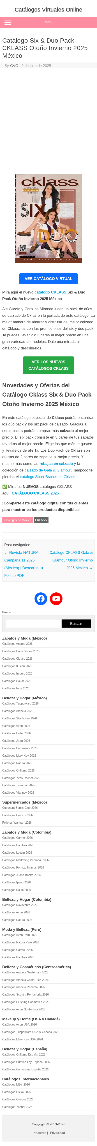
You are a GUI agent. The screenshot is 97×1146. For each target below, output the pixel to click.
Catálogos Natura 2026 (17, 763)
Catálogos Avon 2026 (16, 726)
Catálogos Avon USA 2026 (19, 1024)
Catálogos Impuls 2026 (17, 673)
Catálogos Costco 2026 (17, 815)
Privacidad (57, 1132)
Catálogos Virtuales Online (48, 9)
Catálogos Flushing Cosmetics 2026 (25, 1002)
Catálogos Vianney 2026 (18, 792)
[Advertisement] (48, 122)
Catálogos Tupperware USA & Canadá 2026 (30, 1032)
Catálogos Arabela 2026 (17, 711)
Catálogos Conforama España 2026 (25, 1069)
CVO (14, 66)
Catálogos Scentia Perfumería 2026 (25, 994)
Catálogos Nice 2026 (15, 688)
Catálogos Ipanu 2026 (16, 882)
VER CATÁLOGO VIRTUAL (48, 279)
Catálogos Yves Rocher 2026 (21, 778)
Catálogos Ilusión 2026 (17, 666)
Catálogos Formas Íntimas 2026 (23, 867)
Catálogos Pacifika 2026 (18, 845)
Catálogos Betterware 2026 (19, 748)
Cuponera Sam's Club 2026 (20, 807)
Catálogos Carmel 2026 (17, 837)
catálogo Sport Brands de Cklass (47, 477)
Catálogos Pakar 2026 (16, 681)
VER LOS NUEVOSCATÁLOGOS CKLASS (48, 365)
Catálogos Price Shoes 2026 (20, 651)
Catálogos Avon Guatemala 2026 (23, 1009)
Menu (48, 22)
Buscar (7, 612)
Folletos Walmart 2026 (17, 822)
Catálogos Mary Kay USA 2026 (22, 1039)
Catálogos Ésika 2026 (16, 1092)
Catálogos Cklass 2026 (17, 658)
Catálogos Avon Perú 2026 (19, 935)
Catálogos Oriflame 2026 (18, 770)
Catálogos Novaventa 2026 (19, 905)
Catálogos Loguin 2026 (17, 852)
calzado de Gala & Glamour (48, 470)
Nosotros (39, 1132)
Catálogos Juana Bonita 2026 (21, 875)
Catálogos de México (17, 520)
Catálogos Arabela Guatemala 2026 (25, 972)
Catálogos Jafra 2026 (16, 740)
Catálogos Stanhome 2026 (19, 718)
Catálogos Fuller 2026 (16, 733)
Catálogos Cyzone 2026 (17, 1099)
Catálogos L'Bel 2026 (16, 1084)
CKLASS (41, 520)
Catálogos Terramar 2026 (18, 785)
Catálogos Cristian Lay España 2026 (26, 1062)
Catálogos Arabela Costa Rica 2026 (25, 980)
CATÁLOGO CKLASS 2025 (35, 493)
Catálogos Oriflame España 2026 (23, 1054)
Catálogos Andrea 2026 (17, 643)
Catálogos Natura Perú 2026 (20, 942)
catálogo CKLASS (50, 292)
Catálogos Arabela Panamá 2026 (23, 987)
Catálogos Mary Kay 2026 (19, 755)
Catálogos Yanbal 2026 (17, 1107)
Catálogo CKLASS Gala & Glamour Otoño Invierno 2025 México (71, 560)
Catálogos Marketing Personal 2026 (25, 860)
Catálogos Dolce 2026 (16, 890)
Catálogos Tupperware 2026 (20, 703)
